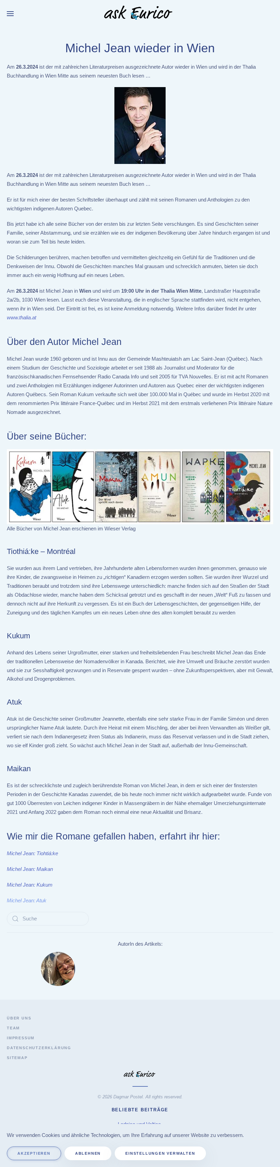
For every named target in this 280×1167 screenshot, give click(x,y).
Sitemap (17, 1058)
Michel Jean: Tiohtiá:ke (32, 853)
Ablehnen (88, 1153)
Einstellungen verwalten (160, 1153)
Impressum (20, 1038)
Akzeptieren (34, 1153)
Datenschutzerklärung (39, 1048)
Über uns (19, 1018)
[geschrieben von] (58, 968)
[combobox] (48, 919)
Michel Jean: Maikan (30, 869)
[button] (10, 13)
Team (13, 1028)
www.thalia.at (21, 317)
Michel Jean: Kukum (30, 885)
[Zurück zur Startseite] (140, 13)
